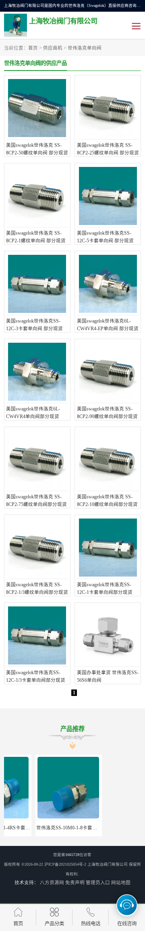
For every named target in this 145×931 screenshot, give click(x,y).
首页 (33, 48)
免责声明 (75, 882)
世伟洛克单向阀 (85, 48)
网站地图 (120, 882)
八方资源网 (52, 882)
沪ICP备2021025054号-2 (65, 864)
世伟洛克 (108, 827)
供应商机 (52, 48)
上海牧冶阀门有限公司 (107, 864)
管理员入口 (98, 882)
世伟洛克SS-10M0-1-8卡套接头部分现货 (47, 827)
